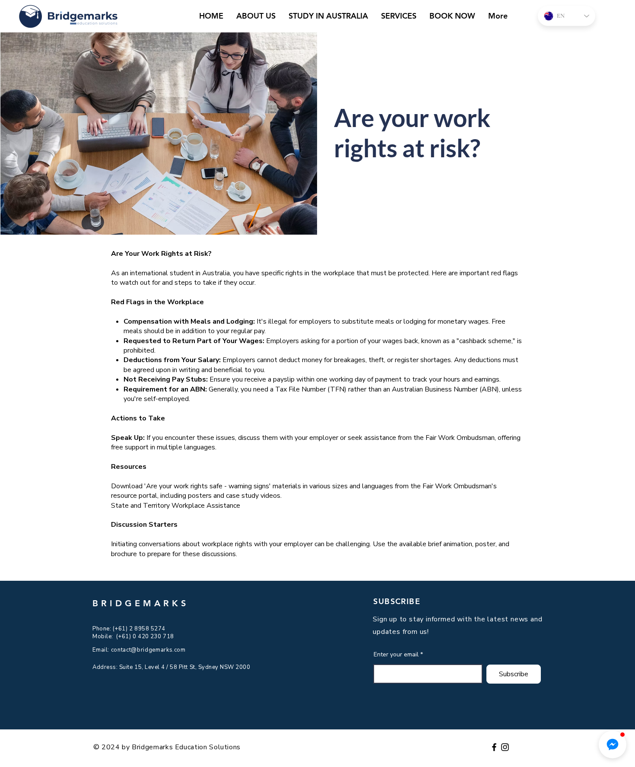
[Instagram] (505, 747)
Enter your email (396, 655)
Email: (101, 650)
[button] (612, 744)
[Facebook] (494, 747)
